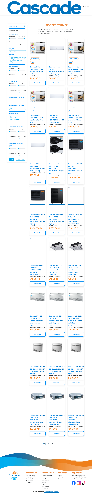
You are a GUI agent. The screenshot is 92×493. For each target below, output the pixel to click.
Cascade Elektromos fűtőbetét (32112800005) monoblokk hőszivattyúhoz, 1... (37, 269)
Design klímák (29, 480)
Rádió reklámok (62, 477)
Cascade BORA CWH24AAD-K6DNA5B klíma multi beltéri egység (37, 167)
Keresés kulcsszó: (13, 30)
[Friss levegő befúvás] (17, 60)
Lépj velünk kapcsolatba (78, 475)
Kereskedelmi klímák (31, 477)
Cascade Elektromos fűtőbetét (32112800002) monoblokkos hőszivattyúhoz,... (75, 219)
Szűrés (11, 159)
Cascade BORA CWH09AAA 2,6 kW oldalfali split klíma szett (36, 70)
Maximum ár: (21, 36)
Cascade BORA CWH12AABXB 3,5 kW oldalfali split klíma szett (75, 70)
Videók (60, 475)
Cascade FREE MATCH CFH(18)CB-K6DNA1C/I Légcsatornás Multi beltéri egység (57, 419)
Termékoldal (37, 83)
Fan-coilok (29, 482)
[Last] (69, 444)
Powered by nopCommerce (51, 491)
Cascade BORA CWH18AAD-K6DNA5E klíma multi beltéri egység (56, 119)
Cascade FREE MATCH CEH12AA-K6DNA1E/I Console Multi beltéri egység (57, 370)
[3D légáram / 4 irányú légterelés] (17, 59)
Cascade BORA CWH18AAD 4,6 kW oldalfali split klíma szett (36, 119)
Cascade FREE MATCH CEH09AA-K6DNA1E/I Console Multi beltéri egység (37, 370)
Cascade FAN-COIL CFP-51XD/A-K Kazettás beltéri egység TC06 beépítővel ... (55, 269)
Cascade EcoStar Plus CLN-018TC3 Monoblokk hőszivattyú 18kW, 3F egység (56, 219)
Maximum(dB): (22, 136)
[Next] (65, 444)
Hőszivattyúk (29, 479)
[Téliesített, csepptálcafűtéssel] (17, 57)
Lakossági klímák (30, 475)
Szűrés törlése (20, 159)
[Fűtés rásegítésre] (17, 119)
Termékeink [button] (86, 6)
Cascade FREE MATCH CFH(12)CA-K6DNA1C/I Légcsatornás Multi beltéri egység (37, 419)
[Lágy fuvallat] (17, 62)
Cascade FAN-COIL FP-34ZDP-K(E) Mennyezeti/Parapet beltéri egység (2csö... (37, 320)
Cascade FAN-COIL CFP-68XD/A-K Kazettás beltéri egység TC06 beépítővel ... (75, 269)
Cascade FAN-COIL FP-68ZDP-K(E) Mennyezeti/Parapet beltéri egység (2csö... (75, 320)
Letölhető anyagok (47, 477)
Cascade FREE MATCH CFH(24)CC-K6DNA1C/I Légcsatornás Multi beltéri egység (76, 419)
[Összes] (17, 116)
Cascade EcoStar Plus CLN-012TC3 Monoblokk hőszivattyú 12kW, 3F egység (37, 219)
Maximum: (20, 68)
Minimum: (11, 68)
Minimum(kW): (13, 74)
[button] (17, 26)
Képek (60, 479)
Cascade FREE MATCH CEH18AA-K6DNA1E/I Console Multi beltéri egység (76, 370)
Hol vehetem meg (47, 475)
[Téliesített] (17, 118)
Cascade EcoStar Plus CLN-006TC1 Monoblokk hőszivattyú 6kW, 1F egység (75, 168)
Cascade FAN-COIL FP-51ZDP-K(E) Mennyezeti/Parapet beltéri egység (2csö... (56, 320)
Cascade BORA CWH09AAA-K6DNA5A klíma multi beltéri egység (56, 70)
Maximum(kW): (22, 74)
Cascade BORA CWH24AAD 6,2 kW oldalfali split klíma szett (75, 119)
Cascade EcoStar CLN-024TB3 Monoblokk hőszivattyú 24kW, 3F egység (56, 168)
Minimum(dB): (12, 136)
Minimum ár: (12, 36)
